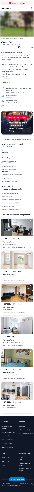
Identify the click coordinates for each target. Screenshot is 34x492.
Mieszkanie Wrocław (7, 206)
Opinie (3, 465)
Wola (31, 139)
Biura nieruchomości (7, 439)
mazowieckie (16, 139)
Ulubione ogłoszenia (7, 447)
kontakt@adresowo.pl (15, 485)
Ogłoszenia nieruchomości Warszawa (12, 174)
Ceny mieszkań (6, 436)
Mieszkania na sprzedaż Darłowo (11, 203)
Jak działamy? (5, 457)
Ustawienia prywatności (25, 433)
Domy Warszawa (6, 178)
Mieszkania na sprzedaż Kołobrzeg (11, 199)
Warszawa (24, 139)
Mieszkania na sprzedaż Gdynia (10, 209)
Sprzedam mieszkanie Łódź (9, 193)
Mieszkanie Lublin (6, 196)
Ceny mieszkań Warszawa (9, 181)
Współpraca (5, 461)
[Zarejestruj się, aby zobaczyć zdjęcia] (17, 24)
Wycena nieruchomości (8, 432)
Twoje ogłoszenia (6, 443)
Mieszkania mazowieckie (8, 166)
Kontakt (3, 469)
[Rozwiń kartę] (30, 247)
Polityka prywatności (24, 430)
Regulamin (21, 426)
